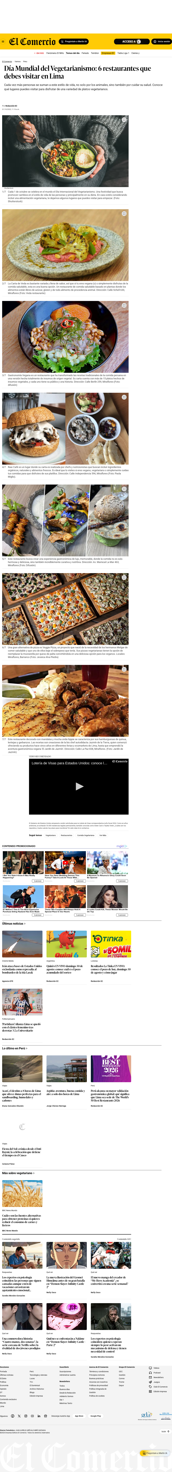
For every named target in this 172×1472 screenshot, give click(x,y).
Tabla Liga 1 (123, 53)
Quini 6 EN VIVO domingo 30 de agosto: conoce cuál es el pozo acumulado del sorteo (64, 969)
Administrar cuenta (68, 1375)
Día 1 (62, 1400)
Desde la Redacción (68, 1393)
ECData (3, 1378)
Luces (32, 1378)
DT (1, 1392)
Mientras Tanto (66, 1403)
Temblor (95, 53)
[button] (79, 786)
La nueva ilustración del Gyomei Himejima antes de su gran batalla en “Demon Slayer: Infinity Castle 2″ (65, 1282)
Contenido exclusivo (8, 1399)
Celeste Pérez (8, 1164)
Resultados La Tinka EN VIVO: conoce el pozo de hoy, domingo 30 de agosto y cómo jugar (111, 969)
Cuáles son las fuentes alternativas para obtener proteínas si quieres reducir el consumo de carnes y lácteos (21, 1220)
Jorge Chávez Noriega (56, 1106)
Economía (4, 1385)
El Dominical (35, 1385)
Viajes (4, 1086)
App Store (79, 1416)
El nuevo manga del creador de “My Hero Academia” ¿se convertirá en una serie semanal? (109, 1281)
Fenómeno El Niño (55, 53)
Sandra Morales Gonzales (13, 1296)
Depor (121, 1385)
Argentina (50, 961)
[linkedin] (39, 1416)
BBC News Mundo (9, 1210)
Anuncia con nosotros (98, 1382)
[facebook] (12, 1416)
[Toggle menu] (3, 41)
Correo (122, 1378)
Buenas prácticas (96, 1378)
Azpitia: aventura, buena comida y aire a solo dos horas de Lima (65, 1092)
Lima (2, 1406)
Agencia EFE (7, 981)
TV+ (31, 1382)
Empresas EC (108, 53)
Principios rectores (97, 1375)
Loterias (94, 961)
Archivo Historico (37, 1389)
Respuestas (7, 1272)
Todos (62, 1386)
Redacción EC (11, 106)
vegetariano (51, 835)
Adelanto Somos (66, 1396)
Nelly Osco (51, 1292)
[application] (79, 787)
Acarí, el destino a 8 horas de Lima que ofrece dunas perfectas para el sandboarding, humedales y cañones (21, 1095)
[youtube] (32, 1416)
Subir (164, 1431)
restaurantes (66, 835)
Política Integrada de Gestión (97, 1390)
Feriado (85, 53)
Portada (3, 1371)
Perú (93, 1086)
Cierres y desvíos (139, 53)
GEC (121, 1371)
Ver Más (102, 835)
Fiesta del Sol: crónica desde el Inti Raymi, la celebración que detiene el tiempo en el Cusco (21, 1152)
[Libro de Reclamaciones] (166, 1416)
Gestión (122, 1375)
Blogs (32, 1392)
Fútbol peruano (8, 1019)
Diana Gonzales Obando (13, 1106)
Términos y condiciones (99, 1371)
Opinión (3, 1389)
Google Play (96, 1416)
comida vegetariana (85, 835)
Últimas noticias (6, 1375)
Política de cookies (97, 1396)
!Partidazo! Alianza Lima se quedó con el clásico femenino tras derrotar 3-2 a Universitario (21, 1027)
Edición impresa (36, 1396)
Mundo (3, 1403)
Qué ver (49, 1272)
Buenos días (65, 1389)
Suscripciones (65, 1371)
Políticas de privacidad (98, 1385)
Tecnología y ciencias (38, 1375)
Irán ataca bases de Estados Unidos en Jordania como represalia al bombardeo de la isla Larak (22, 969)
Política (3, 1382)
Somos (3, 1396)
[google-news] (45, 1416)
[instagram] (25, 1416)
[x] (19, 1416)
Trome (121, 1382)
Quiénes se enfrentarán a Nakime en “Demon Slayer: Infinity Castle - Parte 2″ (65, 1342)
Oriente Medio (8, 961)
